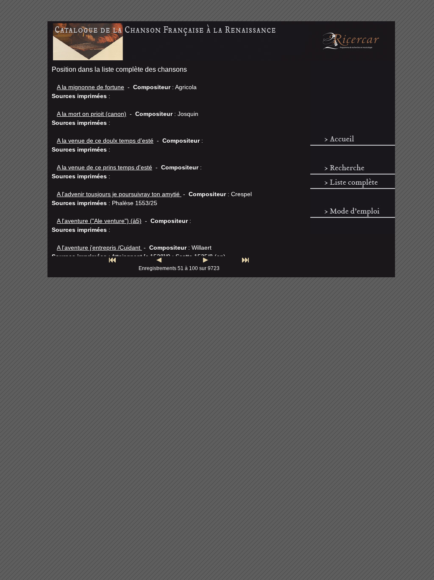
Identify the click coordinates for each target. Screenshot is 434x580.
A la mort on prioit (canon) (91, 113)
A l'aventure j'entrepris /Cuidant (99, 247)
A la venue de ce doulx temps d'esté (105, 140)
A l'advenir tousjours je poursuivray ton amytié (119, 194)
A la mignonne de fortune (90, 87)
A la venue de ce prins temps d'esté (104, 167)
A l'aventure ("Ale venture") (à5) (99, 220)
